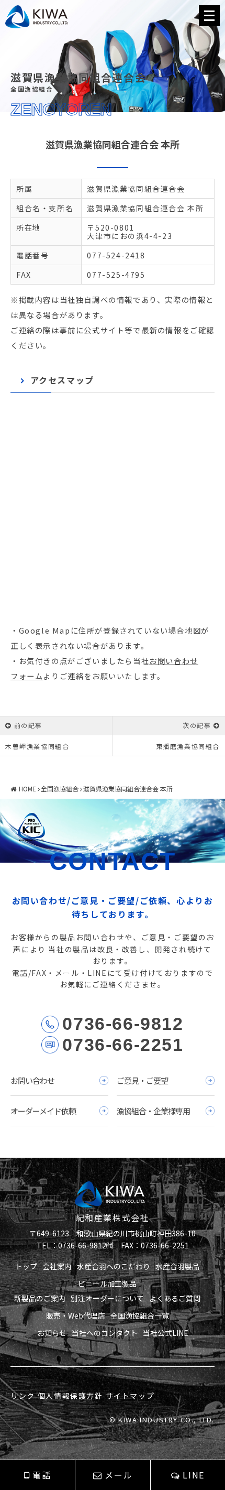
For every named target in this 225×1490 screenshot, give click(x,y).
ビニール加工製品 (107, 1283)
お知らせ (51, 1333)
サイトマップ (130, 1395)
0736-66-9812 (122, 1024)
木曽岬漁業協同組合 (37, 746)
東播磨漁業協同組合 (188, 746)
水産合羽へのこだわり (113, 1266)
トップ (26, 1266)
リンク (22, 1395)
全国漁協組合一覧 (139, 1315)
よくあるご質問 (174, 1298)
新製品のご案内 (39, 1298)
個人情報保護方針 (70, 1395)
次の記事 (197, 725)
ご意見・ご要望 (142, 1080)
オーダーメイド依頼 (43, 1110)
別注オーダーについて (107, 1298)
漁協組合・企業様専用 (153, 1110)
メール (118, 1475)
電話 (41, 1475)
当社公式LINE (165, 1333)
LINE (193, 1475)
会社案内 (57, 1266)
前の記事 (28, 725)
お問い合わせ (32, 1080)
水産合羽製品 (177, 1266)
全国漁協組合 (59, 788)
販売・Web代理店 (75, 1315)
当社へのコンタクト (105, 1333)
